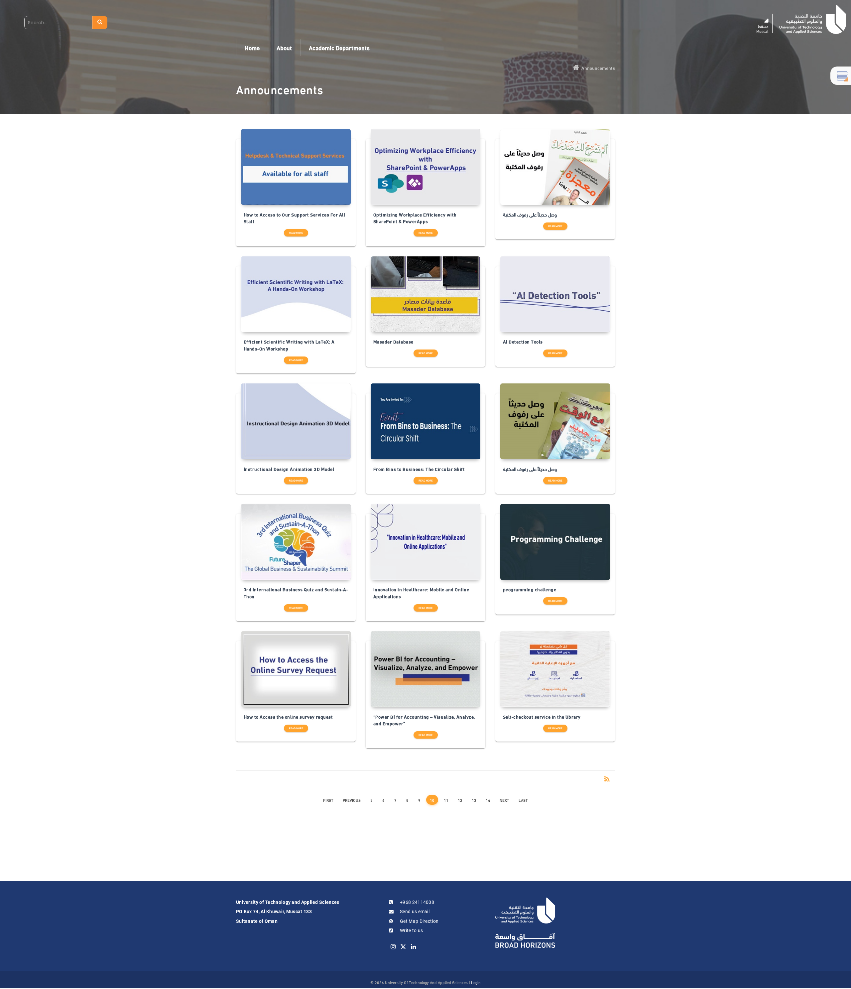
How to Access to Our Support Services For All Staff (294, 218)
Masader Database (393, 341)
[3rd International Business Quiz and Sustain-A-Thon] (296, 542)
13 (474, 799)
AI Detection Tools (523, 341)
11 (446, 799)
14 (488, 799)
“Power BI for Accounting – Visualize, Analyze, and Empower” (424, 720)
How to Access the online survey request (288, 716)
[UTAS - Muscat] (801, 19)
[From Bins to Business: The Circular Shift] (425, 421)
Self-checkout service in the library (542, 716)
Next (504, 799)
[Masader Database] (425, 294)
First (328, 799)
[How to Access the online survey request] (296, 669)
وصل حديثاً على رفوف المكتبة (530, 214)
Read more (296, 232)
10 (432, 799)
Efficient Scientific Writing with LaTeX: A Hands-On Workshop (289, 345)
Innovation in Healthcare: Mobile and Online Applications (421, 593)
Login (476, 982)
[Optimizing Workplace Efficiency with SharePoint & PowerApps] (425, 167)
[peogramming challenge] (555, 542)
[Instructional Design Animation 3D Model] (296, 421)
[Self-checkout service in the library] (555, 669)
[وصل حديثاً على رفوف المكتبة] (555, 167)
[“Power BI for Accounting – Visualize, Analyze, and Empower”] (425, 669)
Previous (352, 799)
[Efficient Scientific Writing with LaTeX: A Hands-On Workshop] (296, 294)
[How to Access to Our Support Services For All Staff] (296, 167)
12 (460, 799)
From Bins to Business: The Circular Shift (419, 469)
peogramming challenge (529, 589)
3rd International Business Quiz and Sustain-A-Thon (296, 593)
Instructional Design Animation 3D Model (289, 469)
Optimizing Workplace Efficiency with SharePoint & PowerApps (415, 218)
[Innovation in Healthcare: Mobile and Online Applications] (425, 542)
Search (99, 22)
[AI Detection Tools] (555, 294)
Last (523, 799)
